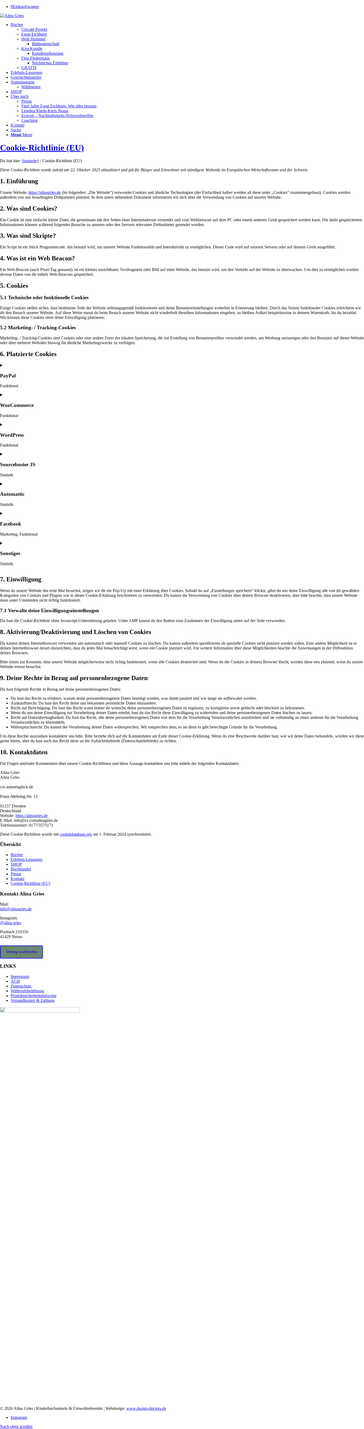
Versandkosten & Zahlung (33, 1000)
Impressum (20, 976)
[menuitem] (187, 46)
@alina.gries (10, 922)
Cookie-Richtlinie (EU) (42, 147)
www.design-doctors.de (146, 1408)
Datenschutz (21, 986)
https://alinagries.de (45, 192)
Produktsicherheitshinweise (33, 995)
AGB (15, 981)
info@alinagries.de (16, 909)
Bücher (17, 854)
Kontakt (17, 878)
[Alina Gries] (12, 15)
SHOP (16, 864)
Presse (16, 874)
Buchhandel (21, 869)
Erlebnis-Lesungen (26, 859)
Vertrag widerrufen (21, 951)
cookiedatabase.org (76, 834)
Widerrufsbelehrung (27, 991)
